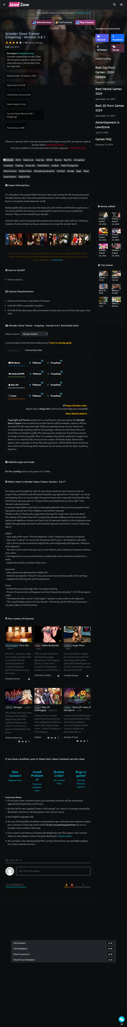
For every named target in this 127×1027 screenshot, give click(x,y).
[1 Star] (6, 42)
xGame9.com (83, 12)
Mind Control (10, 171)
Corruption (79, 159)
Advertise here (42, 22)
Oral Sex (61, 171)
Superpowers (10, 176)
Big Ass (58, 159)
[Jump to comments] (122, 1019)
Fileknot (36, 362)
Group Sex (30, 165)
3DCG (18, 159)
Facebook (118, 39)
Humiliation (43, 165)
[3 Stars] (13, 42)
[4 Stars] (17, 42)
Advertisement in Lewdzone (107, 124)
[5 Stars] (20, 42)
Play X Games (85, 22)
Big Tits (67, 159)
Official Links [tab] (14, 350)
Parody (70, 171)
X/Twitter (102, 49)
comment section (55, 144)
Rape (78, 171)
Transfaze (55, 362)
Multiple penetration (44, 171)
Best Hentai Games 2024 (108, 91)
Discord (101, 39)
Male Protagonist (69, 165)
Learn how (57, 259)
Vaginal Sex (24, 176)
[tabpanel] (48, 378)
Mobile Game (25, 171)
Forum (116, 49)
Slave (86, 171)
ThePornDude (65, 22)
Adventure (28, 159)
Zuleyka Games (26, 53)
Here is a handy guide (61, 342)
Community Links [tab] (33, 350)
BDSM (49, 159)
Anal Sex (40, 159)
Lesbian (55, 165)
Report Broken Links (76, 405)
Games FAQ (103, 139)
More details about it (76, 413)
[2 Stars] (10, 42)
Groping (19, 165)
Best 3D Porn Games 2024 (109, 108)
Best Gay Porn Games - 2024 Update (105, 72)
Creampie (8, 165)
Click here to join (77, 147)
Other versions (12, 334)
